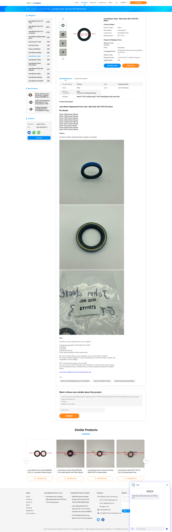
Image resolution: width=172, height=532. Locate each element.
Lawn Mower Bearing (39, 77)
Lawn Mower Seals (39, 56)
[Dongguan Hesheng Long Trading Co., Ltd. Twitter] (98, 519)
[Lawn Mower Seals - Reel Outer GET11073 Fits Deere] (84, 34)
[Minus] (167, 485)
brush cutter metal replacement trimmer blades (75, 381)
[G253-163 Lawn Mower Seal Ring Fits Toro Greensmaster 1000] (31, 102)
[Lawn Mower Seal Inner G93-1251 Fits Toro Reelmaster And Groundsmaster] (70, 454)
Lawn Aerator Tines (39, 42)
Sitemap (29, 508)
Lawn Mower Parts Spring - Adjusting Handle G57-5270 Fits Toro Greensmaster (56, 499)
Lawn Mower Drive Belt (39, 81)
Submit (69, 416)
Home (28, 496)
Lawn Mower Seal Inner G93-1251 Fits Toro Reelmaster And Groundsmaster (70, 472)
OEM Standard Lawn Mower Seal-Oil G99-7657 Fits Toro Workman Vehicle (130, 472)
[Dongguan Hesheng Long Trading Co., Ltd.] (34, 3)
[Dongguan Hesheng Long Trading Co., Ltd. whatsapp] (34, 132)
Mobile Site (29, 510)
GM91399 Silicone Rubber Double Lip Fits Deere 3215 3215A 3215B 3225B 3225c (80, 499)
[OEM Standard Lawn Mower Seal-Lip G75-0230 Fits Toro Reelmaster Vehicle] (100, 454)
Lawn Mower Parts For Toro (39, 22)
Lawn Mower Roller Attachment (39, 64)
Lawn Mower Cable (39, 73)
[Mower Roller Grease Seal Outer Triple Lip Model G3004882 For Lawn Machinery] (31, 95)
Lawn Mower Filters (39, 60)
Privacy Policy (30, 513)
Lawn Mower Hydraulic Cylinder (39, 69)
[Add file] (132, 529)
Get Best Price (112, 66)
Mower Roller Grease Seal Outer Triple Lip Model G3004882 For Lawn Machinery (42, 95)
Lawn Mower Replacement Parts (39, 37)
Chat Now (138, 2)
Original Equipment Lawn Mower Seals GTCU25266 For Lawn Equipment (42, 109)
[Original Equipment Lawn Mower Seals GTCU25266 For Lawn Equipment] (31, 109)
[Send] (167, 529)
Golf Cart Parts (39, 45)
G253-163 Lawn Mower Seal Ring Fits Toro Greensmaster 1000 (42, 102)
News (28, 505)
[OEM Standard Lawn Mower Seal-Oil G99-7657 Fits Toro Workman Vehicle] (130, 454)
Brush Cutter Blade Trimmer (102, 381)
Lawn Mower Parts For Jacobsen (39, 32)
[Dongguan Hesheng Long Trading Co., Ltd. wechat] (38, 132)
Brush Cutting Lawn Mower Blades (124, 381)
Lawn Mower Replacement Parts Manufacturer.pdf (75, 372)
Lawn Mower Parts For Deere (39, 27)
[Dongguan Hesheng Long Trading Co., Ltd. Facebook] (103, 519)
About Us (29, 502)
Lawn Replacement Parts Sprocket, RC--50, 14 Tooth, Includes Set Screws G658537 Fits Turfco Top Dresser (82, 509)
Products (29, 499)
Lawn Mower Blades (39, 52)
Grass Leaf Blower (39, 49)
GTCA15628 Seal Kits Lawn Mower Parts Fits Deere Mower (82, 517)
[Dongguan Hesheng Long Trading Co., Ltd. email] (29, 132)
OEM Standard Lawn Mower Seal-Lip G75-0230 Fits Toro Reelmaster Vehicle (100, 472)
